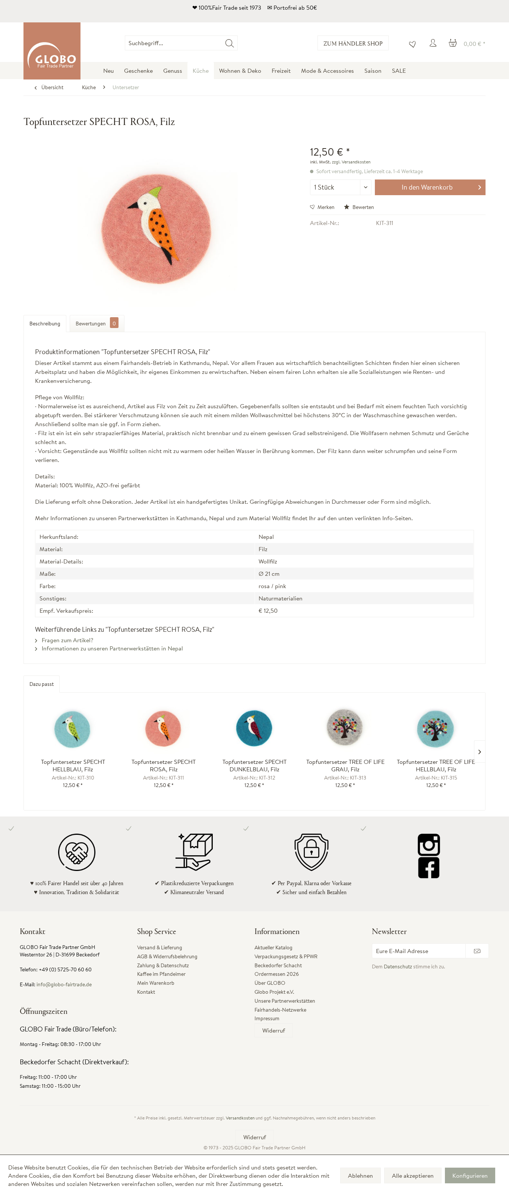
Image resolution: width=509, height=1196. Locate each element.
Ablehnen (360, 1175)
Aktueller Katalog (274, 947)
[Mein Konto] (434, 42)
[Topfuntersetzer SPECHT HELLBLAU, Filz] (73, 728)
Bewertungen (96, 323)
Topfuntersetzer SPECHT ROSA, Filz (164, 765)
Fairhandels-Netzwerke (280, 1010)
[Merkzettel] (410, 42)
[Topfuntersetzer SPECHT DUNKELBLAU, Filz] (254, 728)
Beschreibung (44, 323)
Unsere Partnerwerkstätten (285, 1001)
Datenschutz (398, 966)
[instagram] (429, 845)
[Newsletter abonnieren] (477, 950)
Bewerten (362, 207)
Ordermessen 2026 (277, 974)
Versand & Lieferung (159, 947)
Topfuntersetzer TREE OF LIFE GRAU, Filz (345, 765)
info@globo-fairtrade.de (64, 984)
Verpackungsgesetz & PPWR (286, 956)
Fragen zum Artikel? (66, 640)
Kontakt (146, 992)
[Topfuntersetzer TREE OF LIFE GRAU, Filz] (345, 728)
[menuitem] (237, 42)
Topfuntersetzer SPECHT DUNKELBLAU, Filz (254, 765)
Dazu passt (41, 684)
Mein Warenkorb (155, 983)
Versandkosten (240, 1118)
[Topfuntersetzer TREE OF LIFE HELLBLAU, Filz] (436, 728)
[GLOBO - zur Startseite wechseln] (51, 50)
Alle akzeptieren (413, 1175)
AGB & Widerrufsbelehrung (167, 956)
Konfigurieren (470, 1175)
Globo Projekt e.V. (274, 992)
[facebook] (429, 867)
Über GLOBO (270, 983)
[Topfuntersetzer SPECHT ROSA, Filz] (164, 728)
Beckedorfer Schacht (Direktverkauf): (74, 1062)
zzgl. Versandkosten (351, 162)
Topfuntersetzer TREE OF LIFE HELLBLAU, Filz (436, 765)
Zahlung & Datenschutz (163, 965)
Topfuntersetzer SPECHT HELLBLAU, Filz (73, 765)
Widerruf (273, 1030)
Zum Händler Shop (353, 43)
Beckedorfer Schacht (278, 965)
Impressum (267, 1018)
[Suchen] (230, 42)
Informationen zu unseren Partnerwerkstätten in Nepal (111, 648)
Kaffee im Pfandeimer (161, 974)
